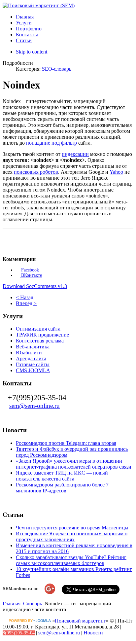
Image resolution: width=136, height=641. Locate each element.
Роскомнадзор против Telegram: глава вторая (66, 443)
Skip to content (31, 51)
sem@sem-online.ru (34, 405)
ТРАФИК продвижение (42, 335)
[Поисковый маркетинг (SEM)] (39, 5)
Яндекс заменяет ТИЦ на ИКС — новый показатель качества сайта (62, 475)
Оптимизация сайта (38, 329)
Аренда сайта (31, 358)
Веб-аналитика (33, 346)
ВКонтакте (31, 275)
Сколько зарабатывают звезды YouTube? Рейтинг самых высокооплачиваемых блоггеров (71, 560)
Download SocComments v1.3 (35, 286)
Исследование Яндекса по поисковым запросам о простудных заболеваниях (71, 536)
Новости (93, 632)
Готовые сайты (33, 364)
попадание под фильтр (51, 143)
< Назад (24, 297)
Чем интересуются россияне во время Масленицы (72, 527)
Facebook (29, 269)
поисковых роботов (36, 172)
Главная (11, 603)
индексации (75, 154)
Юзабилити (29, 352)
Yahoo (116, 172)
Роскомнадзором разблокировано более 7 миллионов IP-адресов (62, 487)
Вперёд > (26, 303)
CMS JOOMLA (33, 370)
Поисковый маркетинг (80, 620)
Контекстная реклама (40, 340)
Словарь (32, 603)
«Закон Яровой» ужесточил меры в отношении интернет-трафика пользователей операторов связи (73, 464)
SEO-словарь (56, 69)
